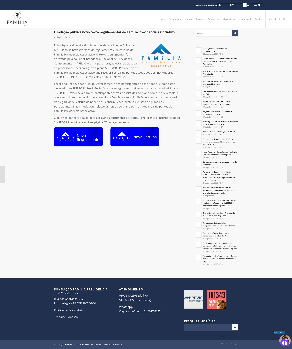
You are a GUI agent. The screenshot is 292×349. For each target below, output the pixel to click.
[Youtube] (284, 19)
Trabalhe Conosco (66, 317)
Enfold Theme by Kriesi (112, 344)
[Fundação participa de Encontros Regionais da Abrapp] (2, 174)
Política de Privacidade (68, 310)
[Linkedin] (270, 19)
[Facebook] (279, 19)
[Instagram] (275, 19)
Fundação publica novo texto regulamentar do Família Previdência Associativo (114, 32)
